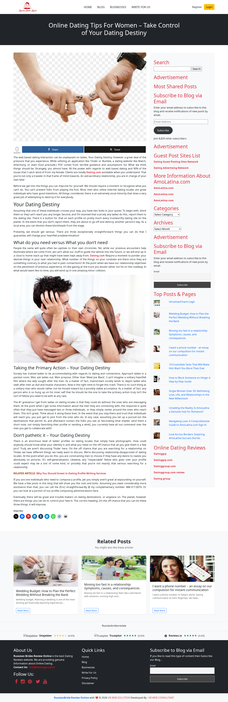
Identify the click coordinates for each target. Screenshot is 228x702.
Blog (84, 662)
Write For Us (89, 672)
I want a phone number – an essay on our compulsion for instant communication (182, 588)
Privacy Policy (90, 678)
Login (209, 7)
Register (197, 7)
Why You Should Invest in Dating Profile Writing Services (71, 473)
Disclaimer (88, 683)
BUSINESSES (118, 7)
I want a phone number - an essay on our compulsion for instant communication (189, 351)
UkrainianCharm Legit (182, 301)
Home (85, 656)
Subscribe (163, 130)
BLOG (101, 7)
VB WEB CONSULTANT (161, 697)
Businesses (88, 667)
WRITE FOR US (141, 7)
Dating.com (93, 172)
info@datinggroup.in (42, 667)
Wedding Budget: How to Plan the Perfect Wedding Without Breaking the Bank (189, 317)
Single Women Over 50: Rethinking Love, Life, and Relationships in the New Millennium (189, 394)
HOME (88, 7)
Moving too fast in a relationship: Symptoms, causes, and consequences (188, 334)
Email (156, 271)
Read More (23, 610)
